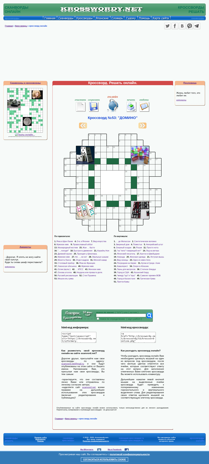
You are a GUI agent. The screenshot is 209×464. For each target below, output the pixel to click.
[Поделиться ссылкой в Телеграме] (197, 26)
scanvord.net (89, 387)
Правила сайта (40, 437)
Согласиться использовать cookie (104, 459)
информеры (10, 267)
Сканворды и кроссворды (25, 83)
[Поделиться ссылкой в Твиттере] (167, 26)
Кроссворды (21, 26)
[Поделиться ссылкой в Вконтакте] (182, 26)
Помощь (40, 441)
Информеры (40, 439)
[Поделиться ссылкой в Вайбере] (189, 26)
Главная (9, 26)
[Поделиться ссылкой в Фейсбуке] (175, 26)
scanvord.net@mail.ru (72, 363)
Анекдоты (25, 247)
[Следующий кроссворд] (142, 127)
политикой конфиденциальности (130, 454)
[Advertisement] (104, 56)
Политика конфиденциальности (96, 441)
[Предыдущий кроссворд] (83, 127)
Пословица (189, 83)
